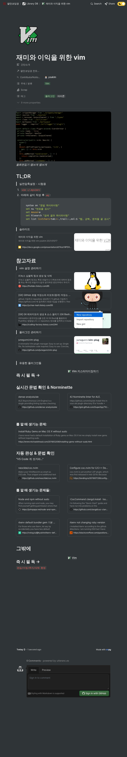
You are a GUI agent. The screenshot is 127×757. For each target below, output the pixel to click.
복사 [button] (107, 201)
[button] (11, 4)
